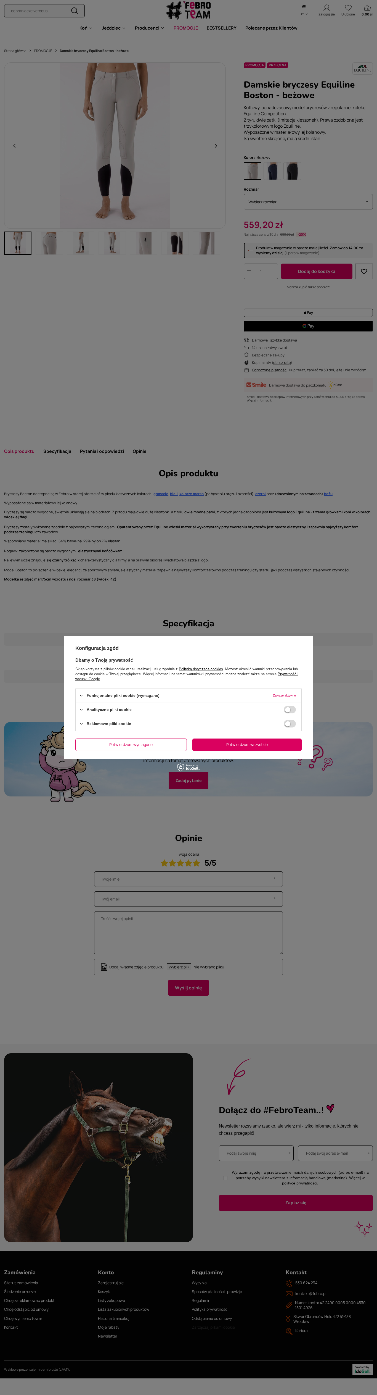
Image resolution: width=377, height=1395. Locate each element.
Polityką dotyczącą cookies (201, 669)
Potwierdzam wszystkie (247, 744)
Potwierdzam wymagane (131, 744)
